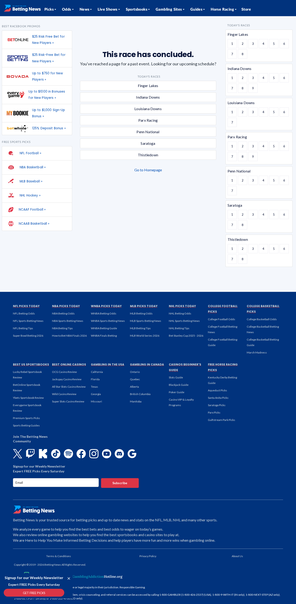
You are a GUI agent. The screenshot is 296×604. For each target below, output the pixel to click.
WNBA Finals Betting (104, 335)
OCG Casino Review (64, 372)
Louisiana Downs (147, 108)
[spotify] (68, 453)
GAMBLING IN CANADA (147, 364)
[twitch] (30, 453)
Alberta (134, 386)
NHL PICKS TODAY (182, 306)
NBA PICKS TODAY (66, 306)
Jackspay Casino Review (66, 379)
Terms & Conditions (58, 556)
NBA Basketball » (32, 167)
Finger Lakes (148, 85)
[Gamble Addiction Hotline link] (94, 576)
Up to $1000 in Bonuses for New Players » (46, 94)
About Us (237, 556)
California (97, 372)
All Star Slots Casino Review (69, 386)
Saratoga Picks (216, 405)
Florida (95, 379)
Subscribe (119, 483)
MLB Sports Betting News (145, 321)
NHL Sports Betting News (184, 321)
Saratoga (148, 143)
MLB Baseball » (30, 181)
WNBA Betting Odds (103, 313)
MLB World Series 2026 (144, 335)
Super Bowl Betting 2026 (28, 335)
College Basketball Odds (262, 319)
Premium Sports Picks (26, 418)
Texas (94, 386)
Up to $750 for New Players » (47, 76)
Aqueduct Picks (217, 390)
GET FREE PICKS (34, 593)
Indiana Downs (148, 97)
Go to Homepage (148, 170)
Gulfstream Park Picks (221, 420)
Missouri (96, 401)
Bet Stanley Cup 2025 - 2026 (186, 335)
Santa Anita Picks (218, 397)
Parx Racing (148, 120)
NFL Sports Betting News (28, 321)
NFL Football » (30, 153)
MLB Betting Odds (141, 313)
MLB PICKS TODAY (143, 306)
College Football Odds (221, 319)
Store (246, 9)
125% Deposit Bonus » (49, 128)
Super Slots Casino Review (68, 401)
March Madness (257, 352)
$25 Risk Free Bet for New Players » (48, 39)
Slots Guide (176, 377)
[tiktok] (55, 453)
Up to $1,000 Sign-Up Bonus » (48, 113)
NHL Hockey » (29, 195)
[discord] (119, 453)
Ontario (135, 372)
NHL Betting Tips (179, 328)
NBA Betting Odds (63, 313)
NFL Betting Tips (23, 328)
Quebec (135, 379)
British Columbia (140, 394)
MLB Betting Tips (140, 328)
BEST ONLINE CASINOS (69, 364)
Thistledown (148, 155)
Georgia (96, 394)
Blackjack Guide (178, 385)
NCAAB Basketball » (34, 223)
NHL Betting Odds (180, 313)
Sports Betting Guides (26, 425)
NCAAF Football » (32, 209)
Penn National (147, 132)
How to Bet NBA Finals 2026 (69, 335)
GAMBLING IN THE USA (107, 364)
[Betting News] (22, 8)
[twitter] (17, 453)
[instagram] (94, 453)
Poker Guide (176, 392)
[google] (132, 453)
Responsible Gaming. (132, 587)
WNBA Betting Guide (104, 328)
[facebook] (81, 453)
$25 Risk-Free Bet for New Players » (48, 58)
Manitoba (136, 401)
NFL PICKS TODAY (26, 306)
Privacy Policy (147, 556)
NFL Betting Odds (24, 313)
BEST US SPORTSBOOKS (31, 364)
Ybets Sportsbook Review (28, 397)
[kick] (43, 453)
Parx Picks (214, 412)
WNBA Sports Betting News (108, 321)
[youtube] (106, 453)
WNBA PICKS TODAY (106, 306)
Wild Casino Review (64, 394)
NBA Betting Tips (62, 328)
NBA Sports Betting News (67, 321)
